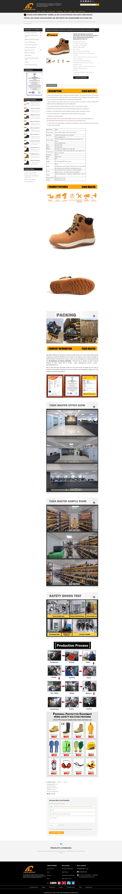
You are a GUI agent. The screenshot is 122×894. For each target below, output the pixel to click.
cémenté (65, 782)
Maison (38, 11)
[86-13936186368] (54, 793)
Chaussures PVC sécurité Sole (31, 64)
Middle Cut (59, 782)
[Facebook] (73, 883)
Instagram (88, 1)
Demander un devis (71, 887)
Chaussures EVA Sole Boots (30, 47)
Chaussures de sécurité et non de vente (31, 59)
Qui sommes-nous (51, 11)
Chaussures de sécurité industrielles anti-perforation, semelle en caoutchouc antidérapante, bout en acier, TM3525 (35, 140)
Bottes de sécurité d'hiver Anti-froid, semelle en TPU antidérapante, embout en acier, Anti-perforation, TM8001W (35, 127)
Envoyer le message (56, 832)
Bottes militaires (28, 55)
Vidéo (65, 11)
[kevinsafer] (47, 793)
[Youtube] (64, 883)
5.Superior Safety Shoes (50, 21)
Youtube (83, 1)
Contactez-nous (81, 11)
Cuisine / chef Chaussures (30, 42)
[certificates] (37, 83)
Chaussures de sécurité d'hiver (31, 44)
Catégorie (31, 21)
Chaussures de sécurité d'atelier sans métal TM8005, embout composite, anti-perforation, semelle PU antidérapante (35, 108)
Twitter (86, 1)
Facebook (81, 1)
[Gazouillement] (68, 883)
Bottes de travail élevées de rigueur (32, 39)
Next (42, 82)
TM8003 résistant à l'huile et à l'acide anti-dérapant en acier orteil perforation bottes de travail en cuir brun (35, 114)
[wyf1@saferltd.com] (51, 793)
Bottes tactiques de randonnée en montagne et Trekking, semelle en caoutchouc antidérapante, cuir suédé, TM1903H (35, 147)
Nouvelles (70, 11)
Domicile (26, 21)
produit (48, 871)
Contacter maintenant (81, 77)
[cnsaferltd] (52, 793)
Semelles (27, 62)
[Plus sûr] (53, 883)
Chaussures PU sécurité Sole (39, 21)
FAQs (75, 11)
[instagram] (59, 883)
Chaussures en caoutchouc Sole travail (31, 36)
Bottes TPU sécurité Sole (30, 52)
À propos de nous (50, 868)
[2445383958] (49, 793)
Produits (43, 11)
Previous (24, 82)
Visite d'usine (60, 11)
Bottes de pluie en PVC (29, 50)
